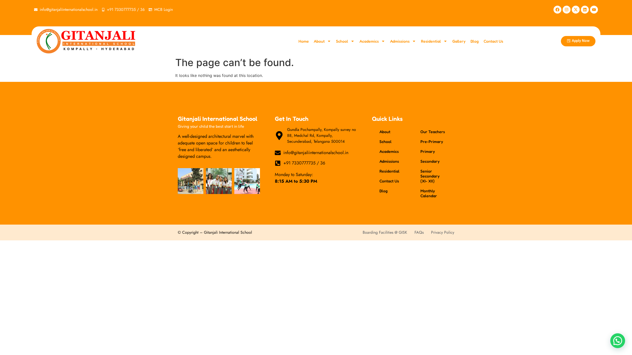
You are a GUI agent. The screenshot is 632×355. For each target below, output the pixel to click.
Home (303, 41)
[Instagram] (567, 10)
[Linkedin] (585, 10)
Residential (431, 41)
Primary (427, 151)
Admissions (400, 41)
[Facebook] (557, 10)
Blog (475, 41)
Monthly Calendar (428, 193)
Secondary (430, 161)
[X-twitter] (576, 10)
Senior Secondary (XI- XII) (430, 176)
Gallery (459, 41)
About (319, 41)
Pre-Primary (431, 141)
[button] (617, 340)
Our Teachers (432, 131)
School (342, 41)
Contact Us (493, 41)
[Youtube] (594, 10)
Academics (369, 41)
